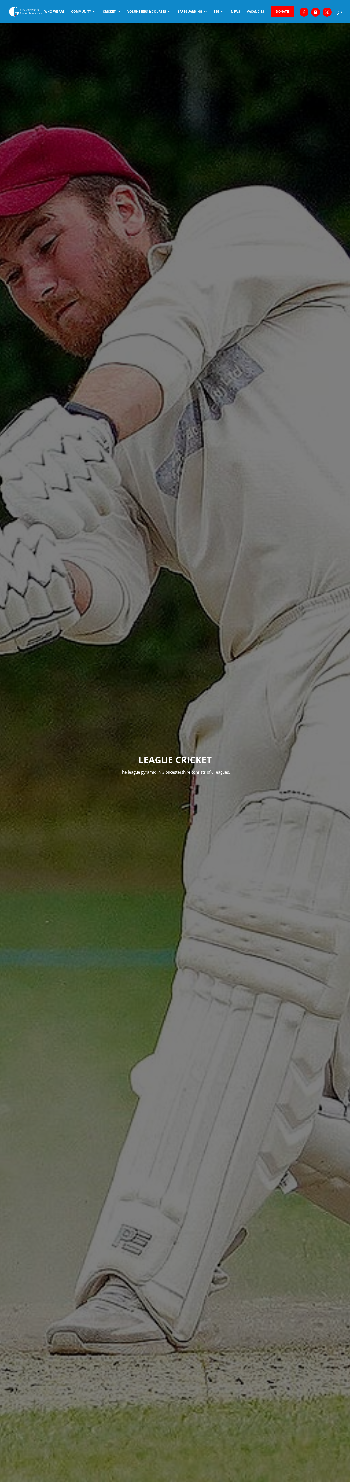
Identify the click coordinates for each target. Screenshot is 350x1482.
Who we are (54, 11)
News (235, 11)
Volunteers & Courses (146, 11)
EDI (216, 11)
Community (81, 11)
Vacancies (255, 11)
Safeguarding (190, 11)
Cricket (109, 11)
